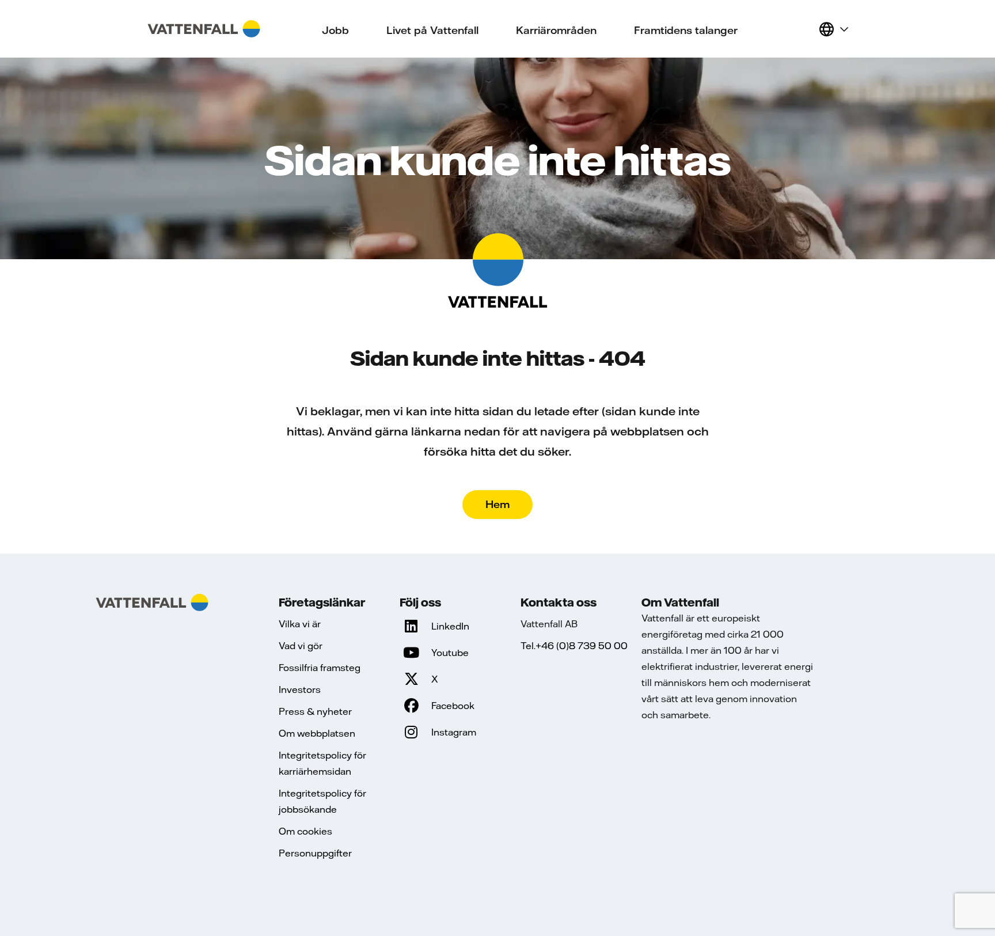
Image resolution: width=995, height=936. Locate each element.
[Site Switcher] (833, 28)
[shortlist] (805, 29)
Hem (497, 504)
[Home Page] (203, 28)
